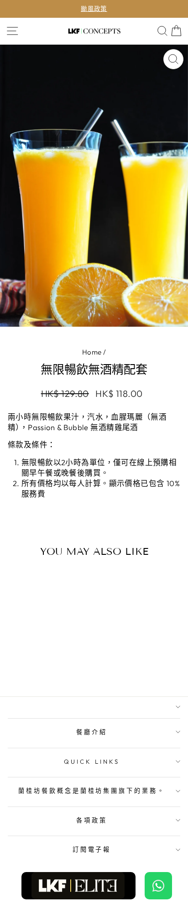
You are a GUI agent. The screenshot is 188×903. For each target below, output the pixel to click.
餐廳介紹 (91, 732)
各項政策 (91, 820)
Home (92, 352)
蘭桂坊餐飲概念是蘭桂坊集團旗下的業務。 (92, 790)
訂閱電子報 (92, 849)
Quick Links (92, 761)
